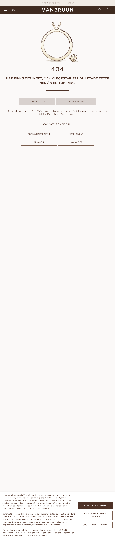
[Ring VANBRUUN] (13, 10)
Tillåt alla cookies (95, 505)
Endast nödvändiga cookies (95, 515)
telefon (43, 114)
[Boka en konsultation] (100, 10)
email (99, 111)
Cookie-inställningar (95, 525)
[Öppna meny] (5, 10)
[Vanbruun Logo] (57, 10)
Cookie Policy (29, 535)
